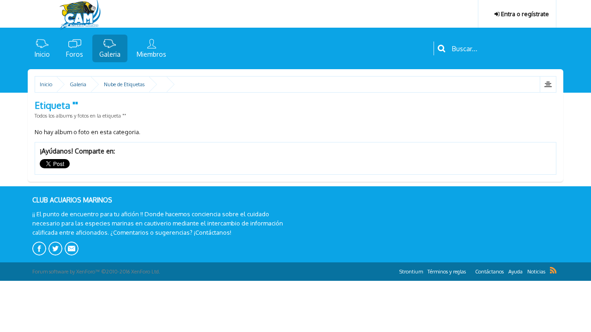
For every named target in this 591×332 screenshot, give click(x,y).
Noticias (536, 271)
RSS (553, 270)
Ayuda (515, 271)
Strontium (411, 271)
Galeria (110, 54)
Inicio (42, 54)
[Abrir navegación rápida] (548, 84)
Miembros (151, 54)
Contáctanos (489, 271)
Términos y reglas (447, 271)
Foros (74, 54)
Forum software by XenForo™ (96, 271)
